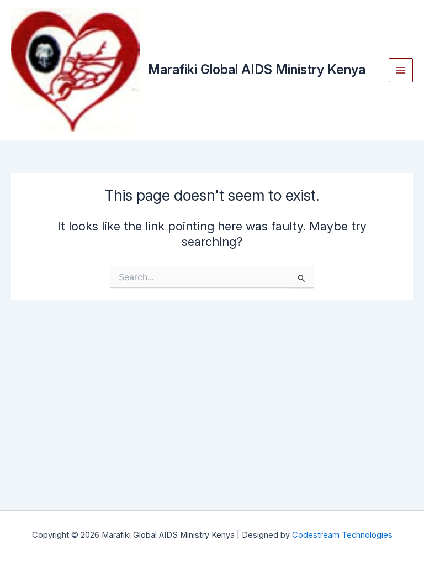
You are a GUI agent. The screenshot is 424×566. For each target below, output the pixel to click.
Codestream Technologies (342, 535)
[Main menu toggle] (401, 70)
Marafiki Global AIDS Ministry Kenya (256, 69)
